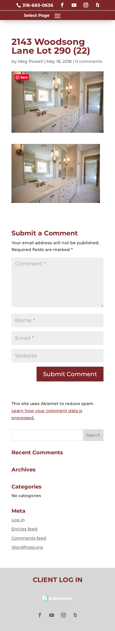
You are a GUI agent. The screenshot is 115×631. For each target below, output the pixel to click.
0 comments (88, 61)
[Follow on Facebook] (62, 2)
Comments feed (29, 538)
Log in (18, 519)
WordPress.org (27, 547)
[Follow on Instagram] (86, 2)
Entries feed (24, 529)
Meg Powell (30, 61)
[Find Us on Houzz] (97, 2)
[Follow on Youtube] (74, 2)
